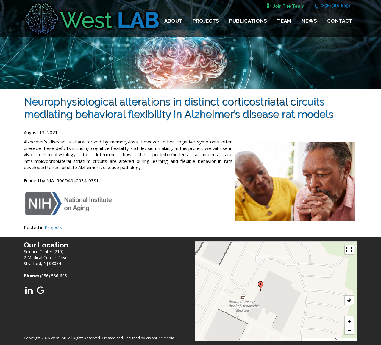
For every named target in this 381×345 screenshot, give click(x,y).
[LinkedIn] (29, 290)
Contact (339, 21)
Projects (206, 21)
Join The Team (289, 6)
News (309, 21)
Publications (248, 21)
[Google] (40, 290)
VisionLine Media (160, 338)
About (173, 21)
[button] (261, 286)
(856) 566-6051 (336, 5)
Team (284, 21)
